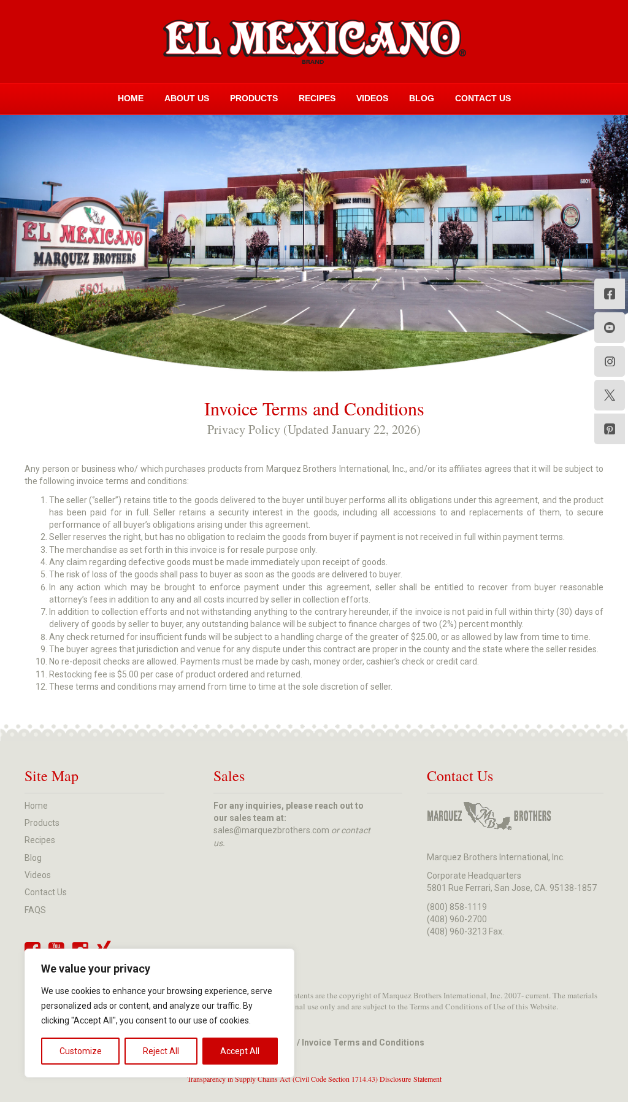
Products (254, 98)
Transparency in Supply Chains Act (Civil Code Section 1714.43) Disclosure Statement (314, 1079)
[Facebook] (609, 294)
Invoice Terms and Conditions (363, 1042)
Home (131, 98)
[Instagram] (609, 361)
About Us (186, 98)
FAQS (35, 910)
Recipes (317, 98)
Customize (80, 1051)
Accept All (239, 1051)
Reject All (161, 1051)
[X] (609, 395)
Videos (372, 98)
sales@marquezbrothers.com (271, 830)
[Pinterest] (609, 429)
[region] (159, 1013)
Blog (421, 98)
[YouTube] (609, 327)
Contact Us (483, 98)
